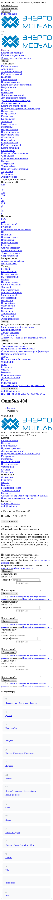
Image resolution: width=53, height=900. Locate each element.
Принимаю (7, 571)
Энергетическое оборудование (16, 58)
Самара (8, 845)
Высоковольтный (10, 276)
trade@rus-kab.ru (9, 14)
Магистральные (9, 124)
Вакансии (6, 372)
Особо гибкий (8, 305)
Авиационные (8, 69)
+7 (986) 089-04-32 (10, 503)
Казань (8, 753)
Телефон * (6, 579)
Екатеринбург (11, 728)
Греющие (5, 90)
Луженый (6, 287)
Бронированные (9, 79)
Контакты (6, 380)
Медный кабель (9, 263)
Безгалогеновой (9, 224)
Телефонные (7, 163)
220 (3, 203)
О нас (4, 364)
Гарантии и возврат (11, 375)
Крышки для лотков (11, 330)
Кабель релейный (10, 148)
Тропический (8, 316)
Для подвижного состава (13, 98)
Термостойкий (8, 313)
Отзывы (5, 369)
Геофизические (8, 87)
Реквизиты (6, 367)
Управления (7, 171)
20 (2, 200)
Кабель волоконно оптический (16, 84)
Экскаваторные (9, 177)
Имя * (4, 576)
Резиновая (6, 245)
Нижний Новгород (13, 791)
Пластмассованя (9, 237)
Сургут (33, 845)
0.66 (3, 184)
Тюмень (8, 858)
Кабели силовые (9, 66)
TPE (3, 221)
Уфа (7, 870)
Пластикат (6, 234)
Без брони (6, 269)
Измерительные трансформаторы (18, 348)
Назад (5, 61)
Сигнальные (7, 155)
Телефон (5, 638)
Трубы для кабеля (10, 332)
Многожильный (9, 295)
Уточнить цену (9, 652)
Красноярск (29, 753)
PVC (3, 219)
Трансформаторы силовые (14, 346)
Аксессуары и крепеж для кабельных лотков (23, 337)
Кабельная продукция (12, 52)
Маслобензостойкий (11, 292)
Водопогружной (9, 274)
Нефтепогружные (10, 134)
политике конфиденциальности (17, 568)
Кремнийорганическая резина (16, 229)
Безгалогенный (8, 271)
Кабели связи (8, 150)
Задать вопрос (9, 680)
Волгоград (23, 703)
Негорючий (7, 300)
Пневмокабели (8, 140)
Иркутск (9, 741)
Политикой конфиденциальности (35, 599)
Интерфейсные (8, 113)
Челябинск (10, 883)
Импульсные (7, 111)
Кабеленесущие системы (13, 55)
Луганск (5, 11)
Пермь (8, 820)
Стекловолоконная (10, 248)
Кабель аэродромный (12, 74)
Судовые (5, 161)
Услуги (4, 356)
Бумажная (6, 227)
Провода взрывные (10, 82)
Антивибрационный (11, 71)
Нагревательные (9, 129)
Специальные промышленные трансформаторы (25, 351)
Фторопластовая (9, 255)
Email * (5, 635)
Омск (7, 807)
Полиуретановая (9, 242)
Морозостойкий (9, 298)
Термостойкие (8, 166)
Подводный (7, 308)
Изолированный (9, 282)
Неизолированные (10, 132)
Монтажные (7, 127)
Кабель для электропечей (13, 105)
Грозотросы (7, 92)
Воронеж (33, 703)
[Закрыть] (49, 575)
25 (2, 205)
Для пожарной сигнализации (15, 100)
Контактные (7, 116)
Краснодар (18, 753)
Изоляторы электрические (14, 354)
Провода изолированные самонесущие (20, 108)
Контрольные (8, 119)
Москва (8, 778)
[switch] (3, 596)
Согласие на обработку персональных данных (24, 495)
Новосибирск (30, 791)
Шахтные (6, 77)
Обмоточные (7, 137)
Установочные (8, 174)
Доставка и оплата (10, 377)
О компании (7, 362)
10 (2, 190)
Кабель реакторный (11, 145)
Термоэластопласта (10, 253)
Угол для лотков (9, 335)
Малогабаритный (10, 290)
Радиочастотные (9, 142)
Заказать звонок (9, 8)
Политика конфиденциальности (17, 498)
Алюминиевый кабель (12, 261)
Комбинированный (11, 284)
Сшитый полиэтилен (11, 250)
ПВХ (3, 232)
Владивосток (11, 703)
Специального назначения (14, 158)
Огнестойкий (8, 303)
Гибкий (5, 279)
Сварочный (7, 311)
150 (3, 195)
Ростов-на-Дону (12, 832)
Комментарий (8, 590)
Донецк (8, 716)
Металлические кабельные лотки (17, 327)
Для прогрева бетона (11, 103)
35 (2, 211)
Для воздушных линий (12, 95)
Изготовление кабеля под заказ (16, 359)
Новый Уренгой (12, 795)
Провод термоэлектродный (15, 169)
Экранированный (10, 319)
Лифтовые (6, 121)
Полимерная (7, 240)
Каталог (5, 50)
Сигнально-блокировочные (15, 153)
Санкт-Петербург (21, 845)
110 (3, 192)
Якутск (8, 895)
